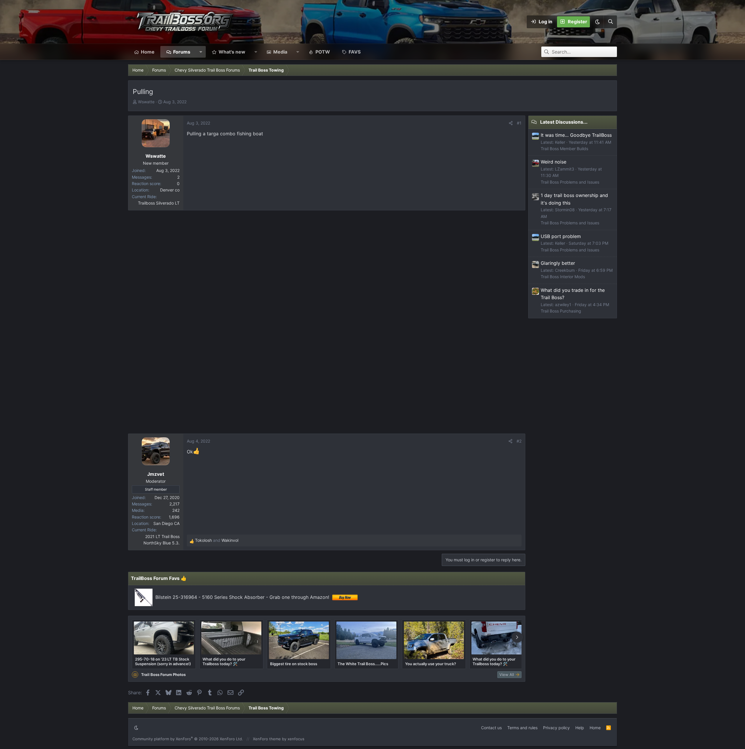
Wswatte (146, 101)
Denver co (170, 189)
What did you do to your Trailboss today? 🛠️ (224, 661)
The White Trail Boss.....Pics (363, 663)
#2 (519, 441)
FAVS (355, 52)
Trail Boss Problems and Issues (570, 182)
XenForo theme (267, 738)
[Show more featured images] (517, 637)
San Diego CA (166, 523)
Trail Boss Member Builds (564, 148)
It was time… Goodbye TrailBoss (576, 135)
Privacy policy (556, 727)
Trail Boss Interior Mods (563, 276)
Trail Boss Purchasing (561, 310)
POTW (322, 52)
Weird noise (553, 162)
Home (148, 52)
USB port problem (561, 236)
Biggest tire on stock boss (293, 663)
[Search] (610, 21)
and (216, 540)
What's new (232, 52)
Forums (181, 52)
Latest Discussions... (564, 122)
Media (280, 52)
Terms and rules (522, 727)
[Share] (511, 123)
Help (579, 727)
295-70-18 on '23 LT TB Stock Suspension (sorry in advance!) (163, 661)
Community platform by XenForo (187, 738)
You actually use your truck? (430, 663)
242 (176, 510)
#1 (519, 122)
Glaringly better (558, 263)
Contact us (491, 727)
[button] (597, 21)
